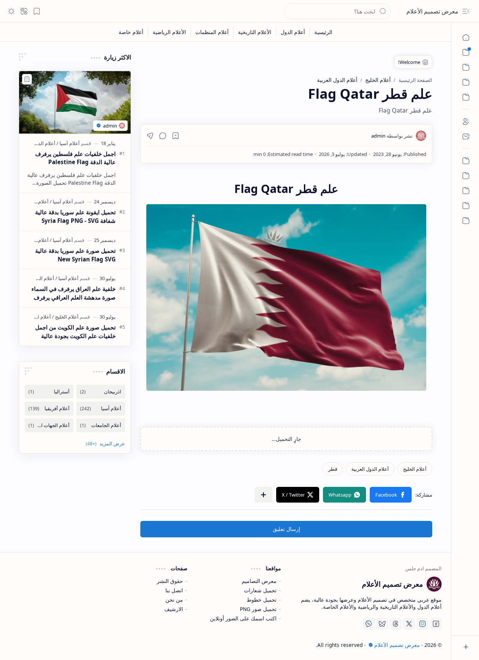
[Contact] (465, 136)
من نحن (174, 599)
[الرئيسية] (465, 160)
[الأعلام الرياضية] (169, 32)
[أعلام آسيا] (68, 143)
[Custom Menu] (465, 82)
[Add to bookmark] (27, 79)
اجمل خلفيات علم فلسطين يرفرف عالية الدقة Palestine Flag (75, 158)
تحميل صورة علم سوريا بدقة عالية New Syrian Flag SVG (75, 255)
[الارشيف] (465, 220)
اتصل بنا (174, 590)
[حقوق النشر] (465, 205)
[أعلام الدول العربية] (370, 469)
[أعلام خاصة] (131, 32)
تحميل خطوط (262, 599)
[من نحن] (465, 175)
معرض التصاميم (259, 580)
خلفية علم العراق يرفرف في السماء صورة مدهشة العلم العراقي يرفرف (73, 293)
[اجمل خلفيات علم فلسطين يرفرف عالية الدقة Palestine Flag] (75, 102)
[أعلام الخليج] (414, 469)
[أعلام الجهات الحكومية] (49, 425)
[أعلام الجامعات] (100, 425)
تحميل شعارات (260, 590)
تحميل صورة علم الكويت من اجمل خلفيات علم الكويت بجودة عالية (75, 331)
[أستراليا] (49, 392)
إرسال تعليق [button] (286, 528)
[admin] (392, 135)
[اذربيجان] (100, 392)
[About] (465, 121)
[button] (466, 11)
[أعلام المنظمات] (211, 32)
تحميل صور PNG (258, 609)
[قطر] (333, 469)
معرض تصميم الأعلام (432, 11)
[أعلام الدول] (292, 32)
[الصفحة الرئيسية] (465, 37)
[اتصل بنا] (465, 190)
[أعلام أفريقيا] (49, 408)
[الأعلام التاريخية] (254, 32)
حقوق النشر (170, 580)
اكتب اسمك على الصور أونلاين (243, 618)
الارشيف (173, 609)
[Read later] (175, 135)
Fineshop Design (65, 644)
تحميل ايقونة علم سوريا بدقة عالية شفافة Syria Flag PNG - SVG (75, 216)
